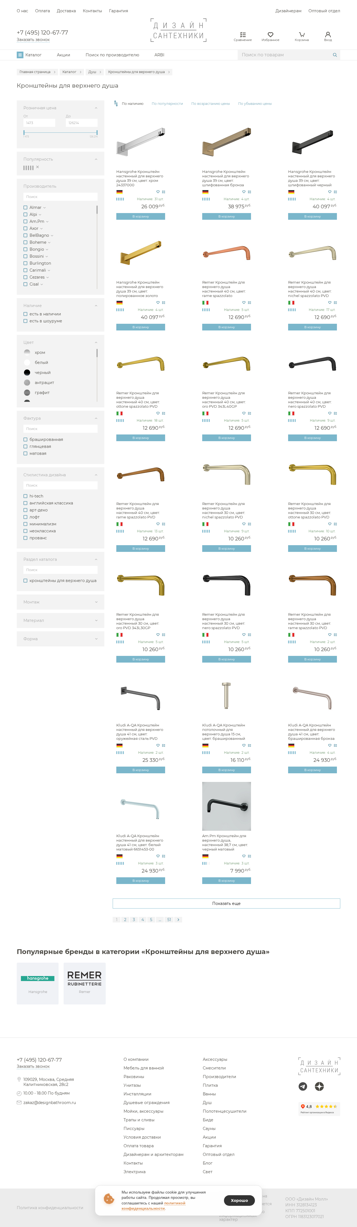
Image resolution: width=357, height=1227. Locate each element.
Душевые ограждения (147, 1102)
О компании (136, 1059)
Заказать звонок (33, 39)
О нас (22, 10)
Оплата (42, 10)
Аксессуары (215, 1059)
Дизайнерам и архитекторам (154, 1154)
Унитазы (132, 1085)
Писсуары (134, 1128)
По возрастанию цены (210, 104)
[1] (24, 168)
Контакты (92, 10)
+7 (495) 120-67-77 (42, 33)
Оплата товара (139, 1145)
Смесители (214, 1068)
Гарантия (118, 10)
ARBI (159, 55)
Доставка (66, 10)
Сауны (209, 1128)
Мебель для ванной (144, 1068)
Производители (219, 1076)
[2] (26, 168)
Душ (207, 1102)
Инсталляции (137, 1093)
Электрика (135, 1171)
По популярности (167, 104)
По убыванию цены (255, 104)
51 (169, 919)
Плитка (210, 1085)
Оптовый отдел (324, 10)
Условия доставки (142, 1137)
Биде (208, 1119)
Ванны (209, 1093)
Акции (63, 55)
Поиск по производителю (112, 55)
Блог (208, 1163)
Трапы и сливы (139, 1119)
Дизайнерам (288, 10)
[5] (32, 168)
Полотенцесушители (225, 1111)
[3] (28, 168)
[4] (30, 168)
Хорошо (239, 1200)
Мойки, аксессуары (143, 1111)
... (160, 919)
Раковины (134, 1076)
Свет (208, 1171)
